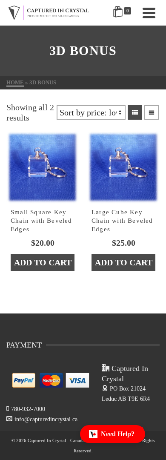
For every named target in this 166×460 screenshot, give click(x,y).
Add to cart (43, 262)
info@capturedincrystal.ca (45, 419)
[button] (112, 434)
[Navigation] (149, 13)
